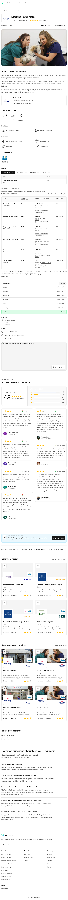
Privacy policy (51, 864)
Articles (26, 864)
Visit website (61, 25)
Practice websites (6, 873)
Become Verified (6, 854)
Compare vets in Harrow (59, 559)
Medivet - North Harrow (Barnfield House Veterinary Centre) (42, 210)
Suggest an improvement (36, 549)
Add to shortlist (47, 25)
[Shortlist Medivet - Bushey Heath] (38, 652)
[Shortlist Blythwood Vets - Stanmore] (4, 566)
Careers (49, 860)
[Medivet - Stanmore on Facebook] (5, 338)
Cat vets (12, 739)
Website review (6, 876)
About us (49, 854)
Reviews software (6, 857)
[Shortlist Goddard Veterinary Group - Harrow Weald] (4, 603)
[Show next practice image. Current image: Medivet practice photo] (34, 47)
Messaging (4, 870)
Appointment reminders (8, 864)
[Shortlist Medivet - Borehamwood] (4, 689)
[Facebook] (3, 844)
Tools (26, 860)
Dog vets (5, 739)
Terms (49, 867)
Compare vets (28, 857)
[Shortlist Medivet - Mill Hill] (38, 689)
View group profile (61, 645)
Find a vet (27, 854)
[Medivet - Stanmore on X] (10, 338)
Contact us (4, 888)
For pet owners (29, 3)
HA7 (21, 11)
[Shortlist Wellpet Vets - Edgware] (38, 603)
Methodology (51, 857)
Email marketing (6, 867)
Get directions (59, 367)
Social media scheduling (8, 860)
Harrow (15, 11)
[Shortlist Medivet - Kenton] (4, 652)
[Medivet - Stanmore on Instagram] (8, 338)
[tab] (8, 172)
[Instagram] (8, 844)
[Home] (2, 2)
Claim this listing (58, 538)
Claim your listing (6, 879)
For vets (18, 3)
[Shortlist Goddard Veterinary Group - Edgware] (38, 566)
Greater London (6, 11)
